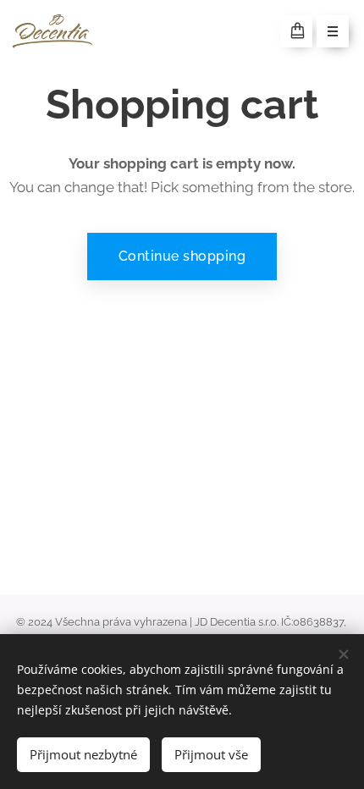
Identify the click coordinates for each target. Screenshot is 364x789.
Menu (333, 31)
